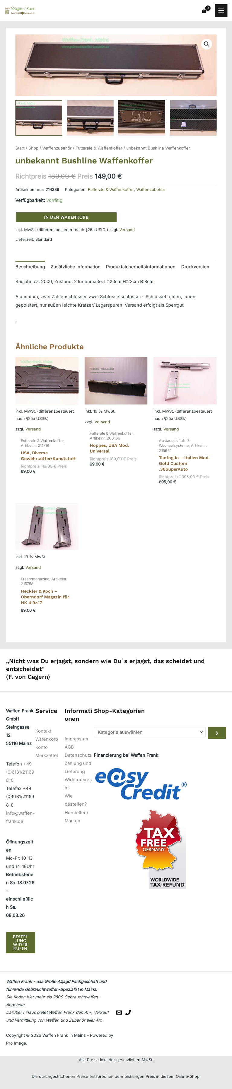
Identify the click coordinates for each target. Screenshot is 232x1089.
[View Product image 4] (193, 117)
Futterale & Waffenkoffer (99, 148)
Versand (127, 229)
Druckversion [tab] (195, 266)
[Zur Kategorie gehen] (217, 733)
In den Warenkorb (66, 217)
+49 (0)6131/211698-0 (20, 772)
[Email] (119, 1012)
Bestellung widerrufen (20, 942)
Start (19, 148)
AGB (69, 747)
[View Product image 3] (141, 117)
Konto (41, 747)
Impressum (76, 739)
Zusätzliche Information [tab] (76, 266)
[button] (206, 44)
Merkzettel (46, 755)
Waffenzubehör (57, 148)
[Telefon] (128, 1012)
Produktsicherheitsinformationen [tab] (141, 266)
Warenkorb (46, 739)
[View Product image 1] (38, 117)
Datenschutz (78, 755)
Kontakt (43, 731)
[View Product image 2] (90, 117)
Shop (33, 148)
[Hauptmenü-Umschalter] (221, 10)
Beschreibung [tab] (30, 266)
